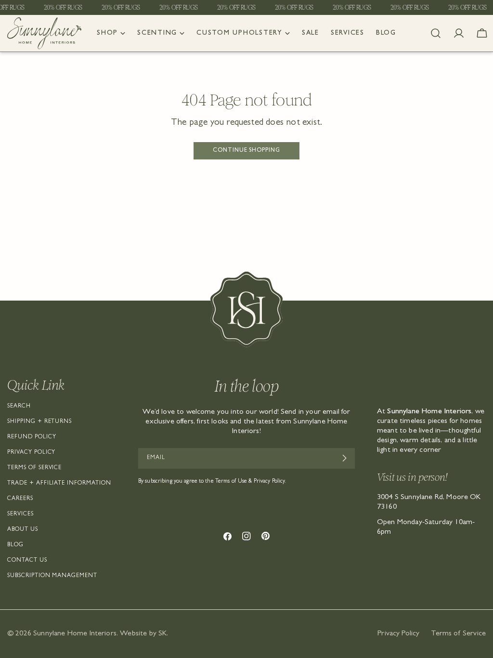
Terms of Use (231, 482)
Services (20, 514)
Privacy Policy (31, 453)
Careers (20, 499)
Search (19, 406)
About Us (22, 530)
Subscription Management (52, 576)
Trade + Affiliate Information (59, 484)
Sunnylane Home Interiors (75, 634)
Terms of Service (34, 468)
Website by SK (143, 634)
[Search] (435, 33)
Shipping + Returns (39, 422)
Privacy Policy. (270, 482)
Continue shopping (246, 151)
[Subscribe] (344, 458)
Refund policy (31, 437)
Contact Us (27, 561)
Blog (15, 545)
